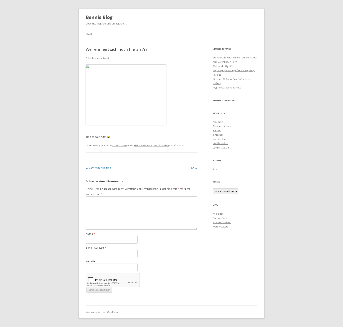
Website (90, 261)
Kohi (215, 169)
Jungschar (218, 134)
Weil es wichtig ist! (222, 66)
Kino (193, 168)
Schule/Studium (221, 147)
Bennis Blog (99, 17)
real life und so (161, 145)
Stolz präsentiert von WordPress (102, 311)
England (217, 130)
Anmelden (218, 213)
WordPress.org (220, 226)
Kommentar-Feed (222, 222)
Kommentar (94, 194)
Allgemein (218, 121)
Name (90, 233)
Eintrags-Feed (220, 218)
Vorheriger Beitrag (98, 168)
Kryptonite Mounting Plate (227, 87)
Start (89, 34)
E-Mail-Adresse (96, 247)
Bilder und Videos (143, 145)
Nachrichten (219, 139)
